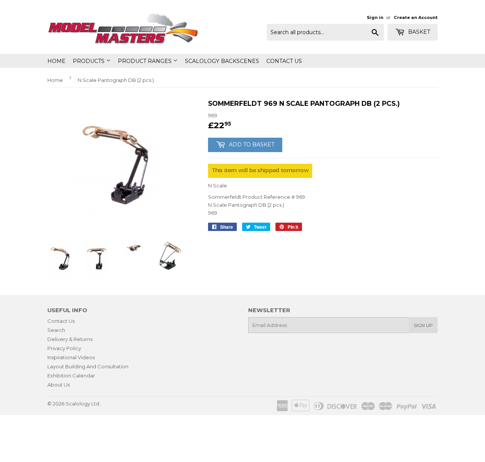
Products (89, 61)
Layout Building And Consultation (87, 366)
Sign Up (423, 325)
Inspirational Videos (71, 357)
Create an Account (416, 17)
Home (56, 61)
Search (56, 330)
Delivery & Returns (69, 339)
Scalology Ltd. (83, 404)
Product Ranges (145, 61)
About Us (58, 385)
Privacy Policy (64, 348)
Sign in (375, 17)
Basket (418, 31)
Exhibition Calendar (71, 375)
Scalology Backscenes (222, 61)
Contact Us (284, 61)
